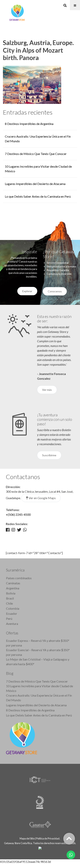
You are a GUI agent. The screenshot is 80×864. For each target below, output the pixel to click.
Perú (9, 618)
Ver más (47, 389)
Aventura (12, 623)
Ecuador (11, 613)
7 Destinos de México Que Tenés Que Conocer (36, 154)
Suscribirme (49, 455)
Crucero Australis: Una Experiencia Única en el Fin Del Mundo (39, 697)
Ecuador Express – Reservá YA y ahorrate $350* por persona (37, 643)
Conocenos (55, 291)
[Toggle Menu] (75, 5)
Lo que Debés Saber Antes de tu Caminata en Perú (38, 196)
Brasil (10, 598)
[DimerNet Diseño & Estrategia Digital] (40, 847)
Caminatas (13, 583)
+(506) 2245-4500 (18, 514)
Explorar (27, 291)
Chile (9, 603)
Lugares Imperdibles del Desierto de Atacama (35, 184)
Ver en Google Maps (42, 498)
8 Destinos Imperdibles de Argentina (29, 124)
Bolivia (10, 593)
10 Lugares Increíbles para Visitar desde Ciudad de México (39, 688)
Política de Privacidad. (48, 838)
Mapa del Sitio (27, 838)
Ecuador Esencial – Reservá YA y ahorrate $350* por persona (38, 652)
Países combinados (19, 578)
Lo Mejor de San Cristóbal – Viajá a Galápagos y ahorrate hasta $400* (37, 661)
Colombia (12, 608)
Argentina (12, 588)
